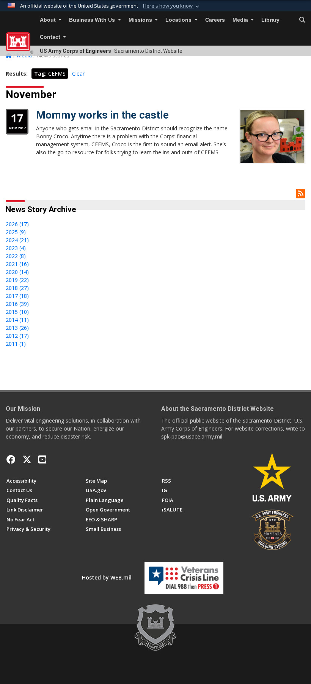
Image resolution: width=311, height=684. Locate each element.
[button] (172, 6)
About (48, 20)
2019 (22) (17, 279)
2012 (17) (17, 335)
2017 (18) (17, 295)
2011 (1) (16, 343)
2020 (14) (17, 272)
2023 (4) (16, 248)
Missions (141, 20)
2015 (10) (17, 311)
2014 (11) (17, 319)
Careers (215, 20)
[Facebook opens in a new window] (11, 459)
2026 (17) (17, 224)
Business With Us (92, 20)
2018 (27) (17, 287)
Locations (179, 20)
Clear (78, 73)
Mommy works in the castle (102, 115)
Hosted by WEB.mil (107, 577)
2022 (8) (16, 256)
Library (270, 20)
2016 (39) (17, 303)
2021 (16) (17, 264)
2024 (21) (17, 240)
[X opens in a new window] (26, 459)
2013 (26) (17, 327)
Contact (51, 37)
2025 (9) (16, 232)
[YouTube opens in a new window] (42, 459)
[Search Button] (302, 20)
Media (241, 20)
